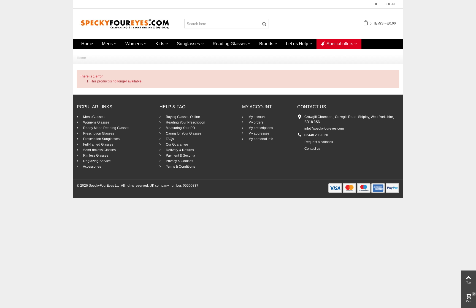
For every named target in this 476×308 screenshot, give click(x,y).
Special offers (339, 43)
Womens (134, 43)
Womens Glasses (95, 122)
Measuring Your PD (180, 128)
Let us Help (297, 43)
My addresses (258, 133)
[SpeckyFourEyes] (125, 23)
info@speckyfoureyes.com (324, 128)
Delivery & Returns (179, 150)
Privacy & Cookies (179, 161)
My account (257, 117)
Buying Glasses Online (182, 117)
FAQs (169, 139)
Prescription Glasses (98, 133)
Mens (107, 43)
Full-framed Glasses (97, 144)
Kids (159, 43)
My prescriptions (260, 128)
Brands (266, 43)
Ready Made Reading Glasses (105, 128)
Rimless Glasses (95, 155)
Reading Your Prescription (185, 122)
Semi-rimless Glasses (99, 150)
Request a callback (318, 142)
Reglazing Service (96, 161)
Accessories (91, 166)
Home (87, 43)
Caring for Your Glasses (183, 133)
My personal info (260, 139)
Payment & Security (180, 155)
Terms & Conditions (180, 166)
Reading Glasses (230, 43)
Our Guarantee (176, 144)
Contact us (312, 149)
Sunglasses (188, 43)
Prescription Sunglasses (101, 139)
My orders (255, 122)
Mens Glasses (93, 117)
